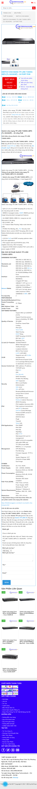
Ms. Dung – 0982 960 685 (12, 97)
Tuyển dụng (5, 705)
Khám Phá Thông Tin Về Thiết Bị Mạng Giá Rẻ (16, 712)
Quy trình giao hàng (8, 721)
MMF (25, 293)
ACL (20, 370)
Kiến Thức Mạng (7, 735)
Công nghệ (5, 739)
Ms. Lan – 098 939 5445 (28, 97)
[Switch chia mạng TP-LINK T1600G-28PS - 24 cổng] (18, 41)
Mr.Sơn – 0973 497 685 (11, 100)
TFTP (20, 434)
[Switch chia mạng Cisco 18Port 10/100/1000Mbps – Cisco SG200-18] (10, 600)
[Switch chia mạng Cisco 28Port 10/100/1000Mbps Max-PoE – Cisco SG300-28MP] (27, 628)
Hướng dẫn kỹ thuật (8, 723)
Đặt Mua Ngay (10, 83)
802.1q (29, 268)
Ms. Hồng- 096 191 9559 (12, 105)
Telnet (17, 423)
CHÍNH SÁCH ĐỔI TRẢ (9, 726)
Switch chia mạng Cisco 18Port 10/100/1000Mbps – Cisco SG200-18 (10, 613)
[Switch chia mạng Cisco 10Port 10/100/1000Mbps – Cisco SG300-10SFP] (10, 657)
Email (4, 573)
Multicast (18, 400)
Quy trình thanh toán (8, 719)
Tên (4, 565)
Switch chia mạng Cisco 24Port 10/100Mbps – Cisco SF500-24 (10, 641)
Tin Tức (4, 703)
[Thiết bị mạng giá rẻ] (18, 2)
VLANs (29, 355)
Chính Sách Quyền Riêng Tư (11, 710)
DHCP (17, 334)
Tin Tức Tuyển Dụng (8, 744)
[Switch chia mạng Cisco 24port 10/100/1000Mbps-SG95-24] (27, 600)
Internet (18, 410)
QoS (9, 238)
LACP (22, 338)
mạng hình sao (16, 114)
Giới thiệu (5, 699)
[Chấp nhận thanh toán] (9, 690)
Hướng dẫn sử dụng (8, 737)
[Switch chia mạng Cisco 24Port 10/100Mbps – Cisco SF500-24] (10, 628)
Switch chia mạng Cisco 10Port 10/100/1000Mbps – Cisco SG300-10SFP (10, 670)
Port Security (19, 374)
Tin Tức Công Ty (7, 731)
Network (4, 288)
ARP (17, 381)
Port (20, 229)
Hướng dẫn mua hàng (9, 717)
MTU (20, 408)
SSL (17, 389)
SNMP (21, 213)
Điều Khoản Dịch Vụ (8, 707)
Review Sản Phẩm (7, 742)
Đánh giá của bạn (8, 548)
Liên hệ (4, 701)
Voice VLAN (19, 329)
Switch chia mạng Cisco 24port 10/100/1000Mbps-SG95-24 (27, 613)
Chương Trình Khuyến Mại (10, 733)
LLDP (17, 353)
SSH (17, 387)
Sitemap (15, 777)
